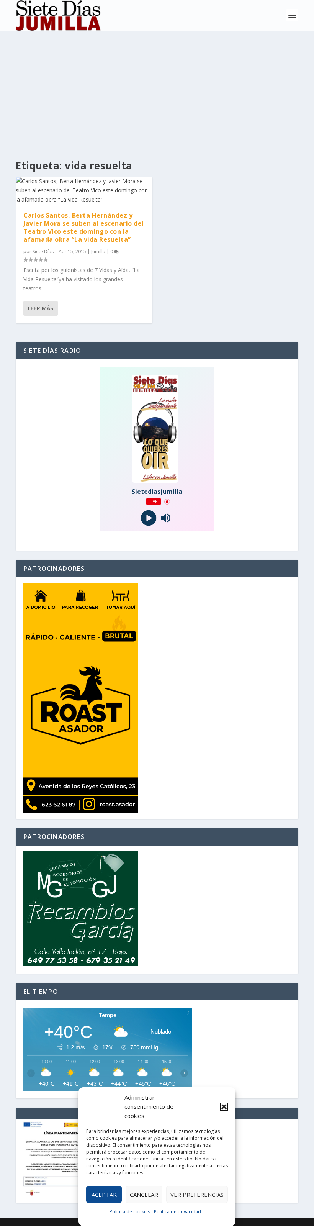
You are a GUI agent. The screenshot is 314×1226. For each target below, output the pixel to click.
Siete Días (43, 251)
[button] (224, 1107)
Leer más (40, 308)
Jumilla (98, 251)
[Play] (148, 518)
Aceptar (104, 1194)
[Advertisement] (157, 88)
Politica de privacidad (177, 1211)
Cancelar (144, 1194)
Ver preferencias (197, 1194)
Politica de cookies (130, 1211)
